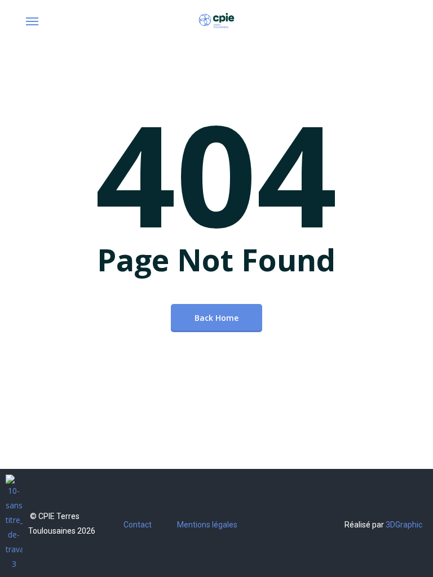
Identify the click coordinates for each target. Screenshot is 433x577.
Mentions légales (207, 524)
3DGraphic (404, 524)
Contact (137, 524)
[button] (32, 20)
